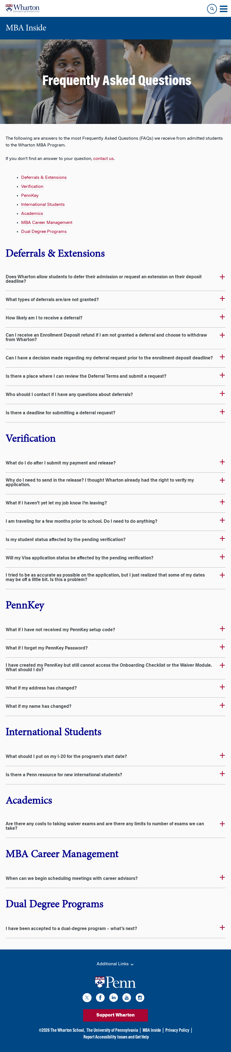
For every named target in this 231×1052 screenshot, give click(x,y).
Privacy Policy (177, 1030)
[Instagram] (140, 998)
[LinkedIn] (113, 998)
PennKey (30, 196)
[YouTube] (126, 998)
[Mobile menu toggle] (223, 9)
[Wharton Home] (22, 8)
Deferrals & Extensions (44, 177)
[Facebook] (100, 998)
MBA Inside (152, 1030)
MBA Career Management (46, 223)
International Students (43, 205)
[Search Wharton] (212, 9)
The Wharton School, (67, 1030)
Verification (32, 186)
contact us (103, 159)
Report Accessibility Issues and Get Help (116, 1037)
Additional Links (113, 964)
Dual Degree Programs (44, 232)
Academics (32, 214)
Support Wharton (115, 1015)
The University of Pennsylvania (112, 1030)
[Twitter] (87, 998)
